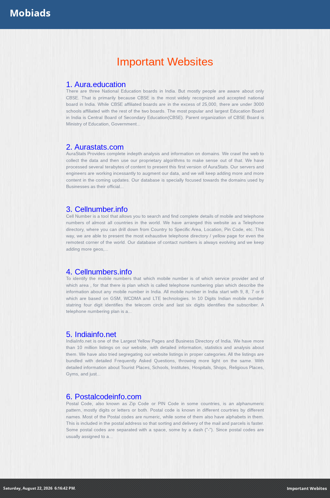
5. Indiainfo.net (91, 334)
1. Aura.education (96, 84)
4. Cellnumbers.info (99, 271)
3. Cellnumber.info (97, 209)
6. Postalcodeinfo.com (103, 396)
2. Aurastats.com (95, 147)
